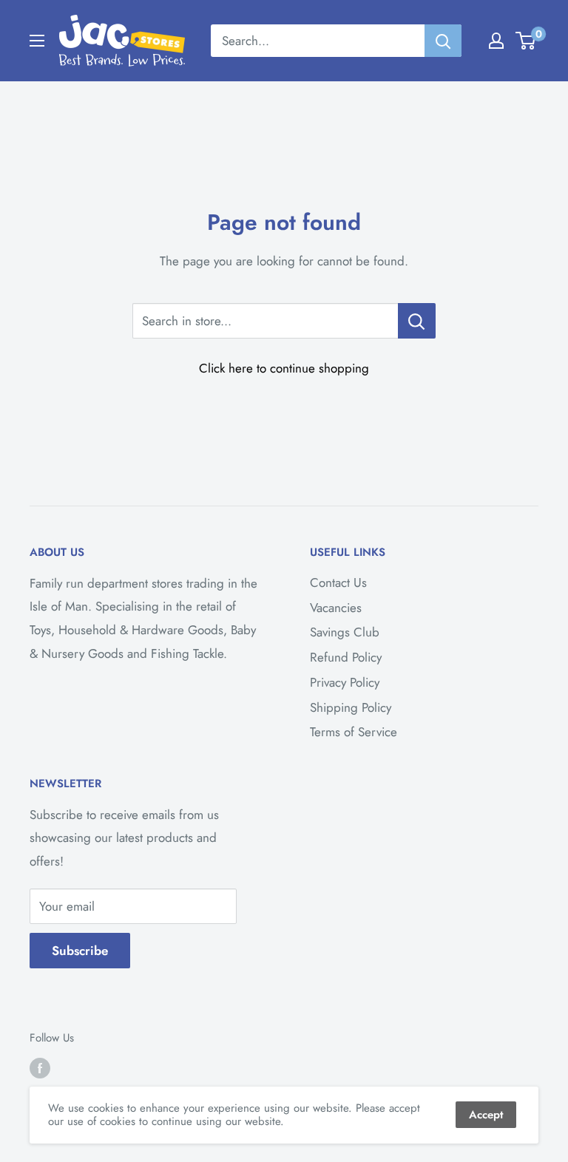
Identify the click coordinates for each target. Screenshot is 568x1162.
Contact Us (338, 582)
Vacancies (336, 607)
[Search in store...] (417, 321)
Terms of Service (353, 732)
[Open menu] (37, 41)
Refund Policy (346, 657)
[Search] (443, 40)
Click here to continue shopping (284, 368)
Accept (486, 1115)
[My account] (496, 41)
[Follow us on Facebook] (40, 1068)
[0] (526, 41)
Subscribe (80, 950)
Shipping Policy (350, 707)
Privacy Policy (344, 682)
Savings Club (344, 632)
